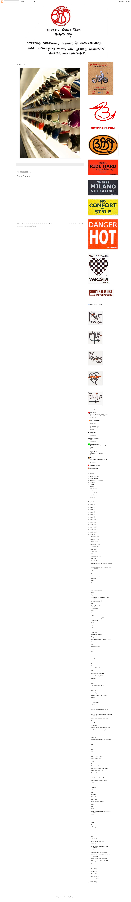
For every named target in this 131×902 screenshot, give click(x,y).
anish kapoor (94, 827)
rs (91, 707)
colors (92, 822)
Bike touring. (93, 440)
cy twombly (94, 725)
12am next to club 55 (96, 601)
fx (91, 613)
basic (92, 683)
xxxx (92, 651)
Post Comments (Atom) (30, 226)
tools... (93, 782)
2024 (91, 509)
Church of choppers (95, 465)
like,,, (92, 744)
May (92, 869)
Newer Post (20, 223)
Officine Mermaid (94, 478)
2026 (91, 504)
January (93, 879)
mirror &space (95, 692)
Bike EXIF (93, 413)
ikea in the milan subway (97, 801)
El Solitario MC (94, 426)
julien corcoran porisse (97, 575)
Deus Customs (93, 488)
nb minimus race (95, 661)
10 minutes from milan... (97, 797)
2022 (91, 514)
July (92, 549)
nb (91, 663)
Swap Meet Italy (94, 495)
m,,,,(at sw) (94, 761)
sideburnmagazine (94, 444)
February (93, 876)
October (93, 541)
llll (91, 720)
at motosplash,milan (96, 758)
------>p (93, 754)
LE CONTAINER (95, 420)
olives (92, 735)
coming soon (94, 850)
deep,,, (93, 637)
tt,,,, (92, 595)
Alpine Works (93, 451)
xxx (92, 553)
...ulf (91, 422)
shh (92, 831)
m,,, (92, 763)
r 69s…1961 (94, 620)
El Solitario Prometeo (96, 428)
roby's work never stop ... (97, 770)
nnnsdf (92, 580)
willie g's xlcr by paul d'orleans (99, 852)
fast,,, (92, 627)
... (91, 865)
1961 (92, 622)
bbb (92, 806)
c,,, (92, 641)
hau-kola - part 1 (94, 434)
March (93, 874)
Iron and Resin (93, 493)
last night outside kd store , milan (99, 768)
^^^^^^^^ (94, 834)
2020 (91, 519)
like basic (93, 678)
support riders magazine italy (98, 841)
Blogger (72, 897)
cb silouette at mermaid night (98, 730)
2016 (91, 529)
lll (91, 573)
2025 (91, 507)
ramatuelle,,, (94, 608)
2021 (91, 517)
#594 (92, 610)
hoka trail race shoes (96, 634)
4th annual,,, (94, 794)
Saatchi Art (93, 491)
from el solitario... (95, 561)
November (94, 539)
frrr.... (92, 751)
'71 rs (92, 615)
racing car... (94, 632)
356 (92, 836)
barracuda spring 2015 (97, 676)
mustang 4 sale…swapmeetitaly (99, 695)
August (93, 546)
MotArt (92, 458)
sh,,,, (92, 649)
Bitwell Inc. (92, 486)
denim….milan (94, 773)
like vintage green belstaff (97, 673)
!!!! (91, 863)
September (94, 544)
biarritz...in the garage (97, 756)
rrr (92, 629)
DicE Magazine (94, 468)
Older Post (80, 223)
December (94, 536)
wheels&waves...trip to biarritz (99, 858)
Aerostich (92, 482)
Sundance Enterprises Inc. (96, 480)
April (92, 871)
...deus (92, 571)
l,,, (92, 644)
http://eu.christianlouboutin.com (99, 718)
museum (93, 697)
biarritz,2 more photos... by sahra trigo (101, 739)
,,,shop (93, 700)
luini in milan (94, 799)
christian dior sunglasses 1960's (99, 709)
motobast (93, 690)
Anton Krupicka (94, 438)
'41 (92, 670)
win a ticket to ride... (96, 556)
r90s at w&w (94, 839)
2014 (91, 534)
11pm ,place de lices (96, 606)
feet (92, 789)
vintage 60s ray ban (96, 668)
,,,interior (93, 737)
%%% (92, 815)
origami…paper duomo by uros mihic (100, 727)
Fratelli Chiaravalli (94, 476)
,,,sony (93, 704)
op (91, 746)
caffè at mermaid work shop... (98, 777)
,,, (91, 585)
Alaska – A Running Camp (97, 453)
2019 (91, 522)
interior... (93, 681)
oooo (92, 688)
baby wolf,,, (94, 558)
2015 (91, 532)
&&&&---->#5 (95, 646)
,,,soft (92, 656)
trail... (92, 792)
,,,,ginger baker (95, 702)
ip (91, 824)
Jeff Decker (93, 497)
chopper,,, (93, 785)
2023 (91, 512)
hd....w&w (93, 712)
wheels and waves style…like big (99, 780)
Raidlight (92, 484)
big (92, 603)
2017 (91, 527)
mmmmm (93, 578)
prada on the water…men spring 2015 (101, 639)
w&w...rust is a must (96, 590)
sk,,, (92, 625)
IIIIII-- (93, 658)
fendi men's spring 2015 (97, 685)
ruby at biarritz (95, 723)
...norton (93, 787)
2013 (91, 882)
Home (50, 223)
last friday (93, 843)
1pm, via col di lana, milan (98, 766)
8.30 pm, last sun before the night (99, 861)
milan (92, 804)
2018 (91, 524)
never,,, (93, 592)
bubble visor (93, 432)
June (92, 551)
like (92, 583)
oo (92, 665)
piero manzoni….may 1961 (98, 618)
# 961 (92, 809)
